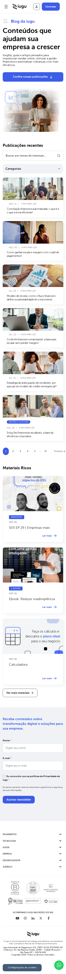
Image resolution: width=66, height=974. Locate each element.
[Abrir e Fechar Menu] (6, 6)
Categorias (13, 168)
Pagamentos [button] (10, 834)
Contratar (50, 6)
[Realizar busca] (58, 155)
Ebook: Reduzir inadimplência (32, 599)
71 (45, 451)
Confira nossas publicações (30, 76)
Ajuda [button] (6, 847)
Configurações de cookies (22, 967)
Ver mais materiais (17, 692)
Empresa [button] (7, 854)
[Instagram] (25, 919)
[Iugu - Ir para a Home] (19, 6)
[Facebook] (48, 919)
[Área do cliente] (36, 6)
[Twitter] (40, 919)
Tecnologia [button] (9, 841)
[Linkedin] (33, 919)
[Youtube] (17, 919)
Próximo (58, 451)
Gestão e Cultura (18, 422)
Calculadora (18, 665)
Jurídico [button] (7, 867)
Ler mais (47, 535)
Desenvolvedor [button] (11, 860)
